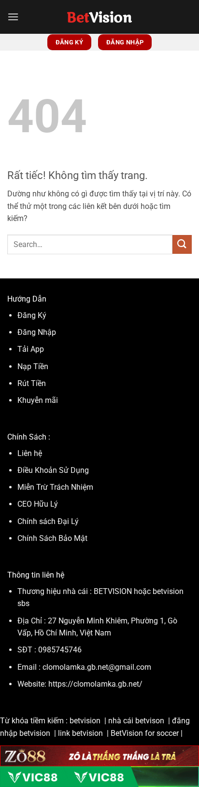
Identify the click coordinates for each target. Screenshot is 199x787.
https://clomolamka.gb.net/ (95, 684)
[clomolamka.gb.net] (99, 17)
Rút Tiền (31, 383)
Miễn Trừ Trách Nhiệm (55, 487)
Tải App (30, 349)
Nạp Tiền (33, 366)
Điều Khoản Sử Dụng (54, 470)
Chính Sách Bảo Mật (52, 538)
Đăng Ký (31, 315)
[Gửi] (182, 244)
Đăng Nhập (36, 332)
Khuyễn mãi (37, 400)
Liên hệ (29, 453)
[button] (13, 16)
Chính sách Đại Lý (48, 521)
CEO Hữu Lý (37, 504)
